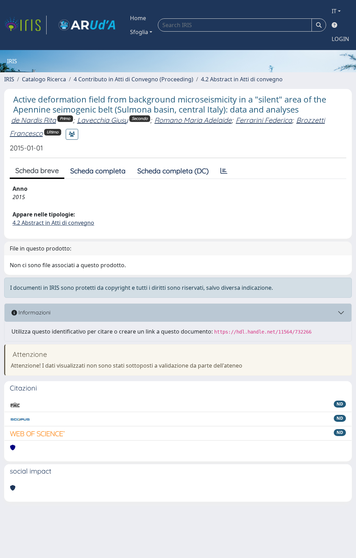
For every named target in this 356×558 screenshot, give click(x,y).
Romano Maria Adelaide (193, 120)
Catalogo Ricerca (44, 79)
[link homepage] (25, 25)
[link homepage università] (87, 25)
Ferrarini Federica (264, 120)
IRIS (9, 79)
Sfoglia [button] (139, 32)
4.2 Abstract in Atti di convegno (242, 79)
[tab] (224, 171)
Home (138, 18)
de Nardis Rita (33, 120)
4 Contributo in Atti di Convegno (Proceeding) (133, 79)
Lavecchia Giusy (102, 120)
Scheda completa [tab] (98, 170)
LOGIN (340, 39)
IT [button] (334, 11)
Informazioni (33, 312)
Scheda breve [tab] (37, 170)
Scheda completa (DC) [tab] (173, 170)
